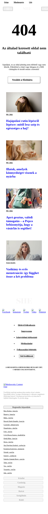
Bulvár (22, 491)
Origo (6, 2)
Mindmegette (19, 2)
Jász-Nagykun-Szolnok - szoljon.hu (14, 445)
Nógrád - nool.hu (9, 452)
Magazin (21, 487)
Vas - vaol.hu (8, 466)
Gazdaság (21, 482)
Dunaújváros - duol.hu (10, 428)
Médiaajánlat (26, 343)
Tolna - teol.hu (8, 463)
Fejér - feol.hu (8, 432)
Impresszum (26, 331)
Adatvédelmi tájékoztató (26, 337)
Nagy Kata (10, 263)
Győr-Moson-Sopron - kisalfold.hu (14, 435)
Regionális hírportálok (21, 407)
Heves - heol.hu (8, 442)
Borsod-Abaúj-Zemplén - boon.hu (14, 421)
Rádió (21, 500)
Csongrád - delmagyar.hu (11, 425)
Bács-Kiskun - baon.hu (11, 411)
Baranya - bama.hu (9, 414)
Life (30, 2)
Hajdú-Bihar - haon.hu (10, 438)
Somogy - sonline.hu (10, 456)
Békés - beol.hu (8, 418)
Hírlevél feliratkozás (26, 325)
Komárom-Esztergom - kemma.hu (14, 449)
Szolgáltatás (22, 495)
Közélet (21, 478)
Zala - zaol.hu (8, 473)
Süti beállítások (26, 356)
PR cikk (9, 114)
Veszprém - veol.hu (9, 469)
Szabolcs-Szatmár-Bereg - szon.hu (14, 459)
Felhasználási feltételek (26, 350)
